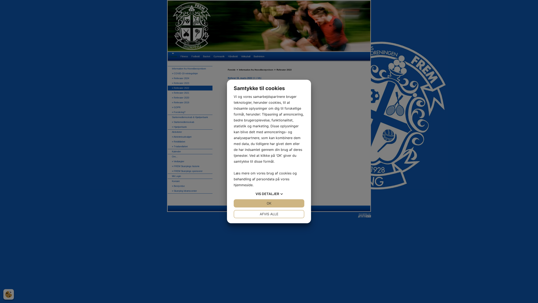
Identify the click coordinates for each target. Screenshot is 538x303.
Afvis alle (269, 214)
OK (269, 203)
